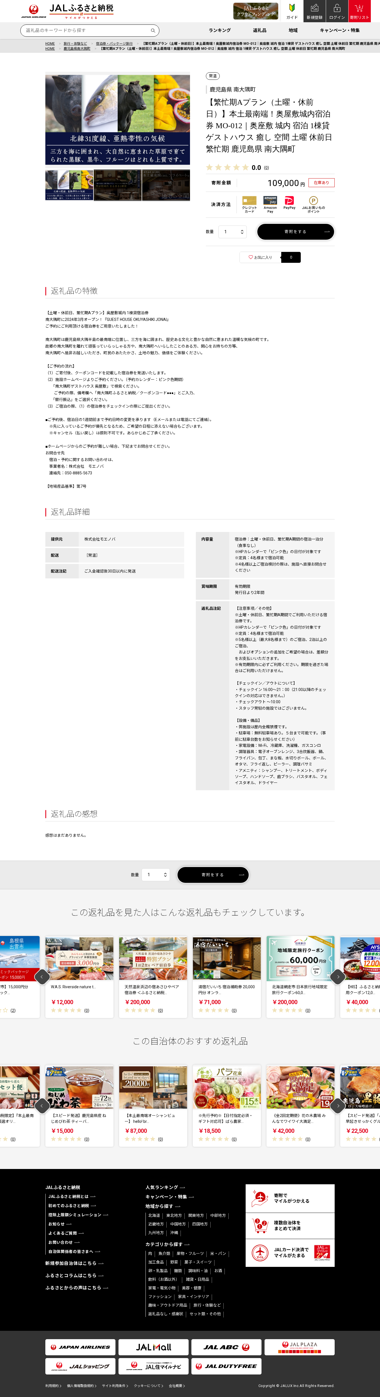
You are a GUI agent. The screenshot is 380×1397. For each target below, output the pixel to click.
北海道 (154, 1215)
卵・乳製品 (158, 1271)
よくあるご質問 (62, 1233)
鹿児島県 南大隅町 (233, 89)
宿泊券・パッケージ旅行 (114, 44)
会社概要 (175, 1386)
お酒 (218, 1271)
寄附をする (296, 231)
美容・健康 (191, 1288)
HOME (50, 44)
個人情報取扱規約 (80, 1386)
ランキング (220, 30)
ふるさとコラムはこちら (71, 1275)
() (266, 167)
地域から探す (159, 1206)
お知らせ (56, 1224)
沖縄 (174, 1232)
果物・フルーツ (190, 1253)
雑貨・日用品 (197, 1279)
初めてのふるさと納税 (68, 1205)
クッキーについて (147, 1386)
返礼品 (260, 30)
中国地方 (178, 1224)
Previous (42, 977)
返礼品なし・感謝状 (165, 1314)
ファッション (160, 1296)
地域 (293, 30)
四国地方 (200, 1224)
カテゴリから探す (164, 1244)
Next (338, 977)
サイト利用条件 (113, 1386)
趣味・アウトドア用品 (167, 1305)
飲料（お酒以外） (163, 1279)
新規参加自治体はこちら (71, 1263)
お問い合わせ (60, 1242)
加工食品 (156, 1262)
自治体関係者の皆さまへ (70, 1251)
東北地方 (174, 1215)
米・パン (218, 1253)
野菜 (174, 1262)
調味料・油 (198, 1271)
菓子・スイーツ (198, 1262)
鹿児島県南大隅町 (77, 49)
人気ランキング (161, 1187)
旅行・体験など (75, 44)
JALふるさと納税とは (68, 1196)
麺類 (178, 1271)
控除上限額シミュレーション (75, 1215)
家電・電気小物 (162, 1288)
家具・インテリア (193, 1296)
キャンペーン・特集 (340, 30)
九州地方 (156, 1232)
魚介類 (164, 1253)
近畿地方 (156, 1224)
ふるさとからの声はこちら (73, 1288)
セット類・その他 (205, 1314)
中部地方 (218, 1215)
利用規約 (52, 1386)
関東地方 (196, 1215)
